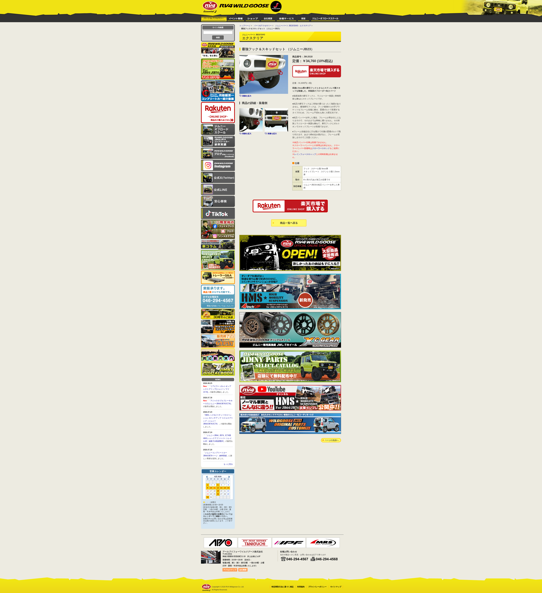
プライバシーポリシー (317, 587)
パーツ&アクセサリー (263, 26)
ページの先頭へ (332, 440)
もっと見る (228, 464)
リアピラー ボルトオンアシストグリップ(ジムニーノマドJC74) (217, 389)
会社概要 (243, 570)
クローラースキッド (321, 148)
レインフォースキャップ (305, 154)
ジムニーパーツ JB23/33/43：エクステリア (293, 26)
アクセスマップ (229, 570)
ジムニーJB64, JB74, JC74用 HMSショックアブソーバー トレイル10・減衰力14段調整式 (217, 438)
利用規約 (301, 587)
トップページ (244, 26)
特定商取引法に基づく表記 (283, 587)
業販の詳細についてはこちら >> (220, 306)
